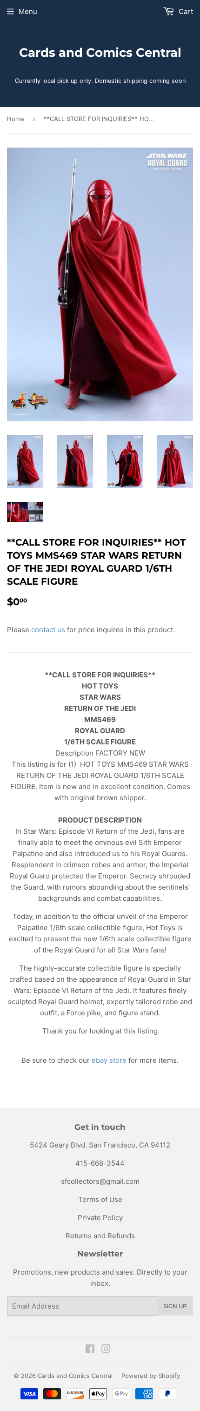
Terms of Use (100, 1199)
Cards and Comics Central (100, 52)
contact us (48, 629)
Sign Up (175, 1306)
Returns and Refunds (100, 1235)
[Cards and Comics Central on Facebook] (90, 1349)
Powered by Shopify (150, 1375)
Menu (28, 11)
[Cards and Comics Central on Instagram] (106, 1349)
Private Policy (100, 1217)
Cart (185, 11)
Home (15, 118)
